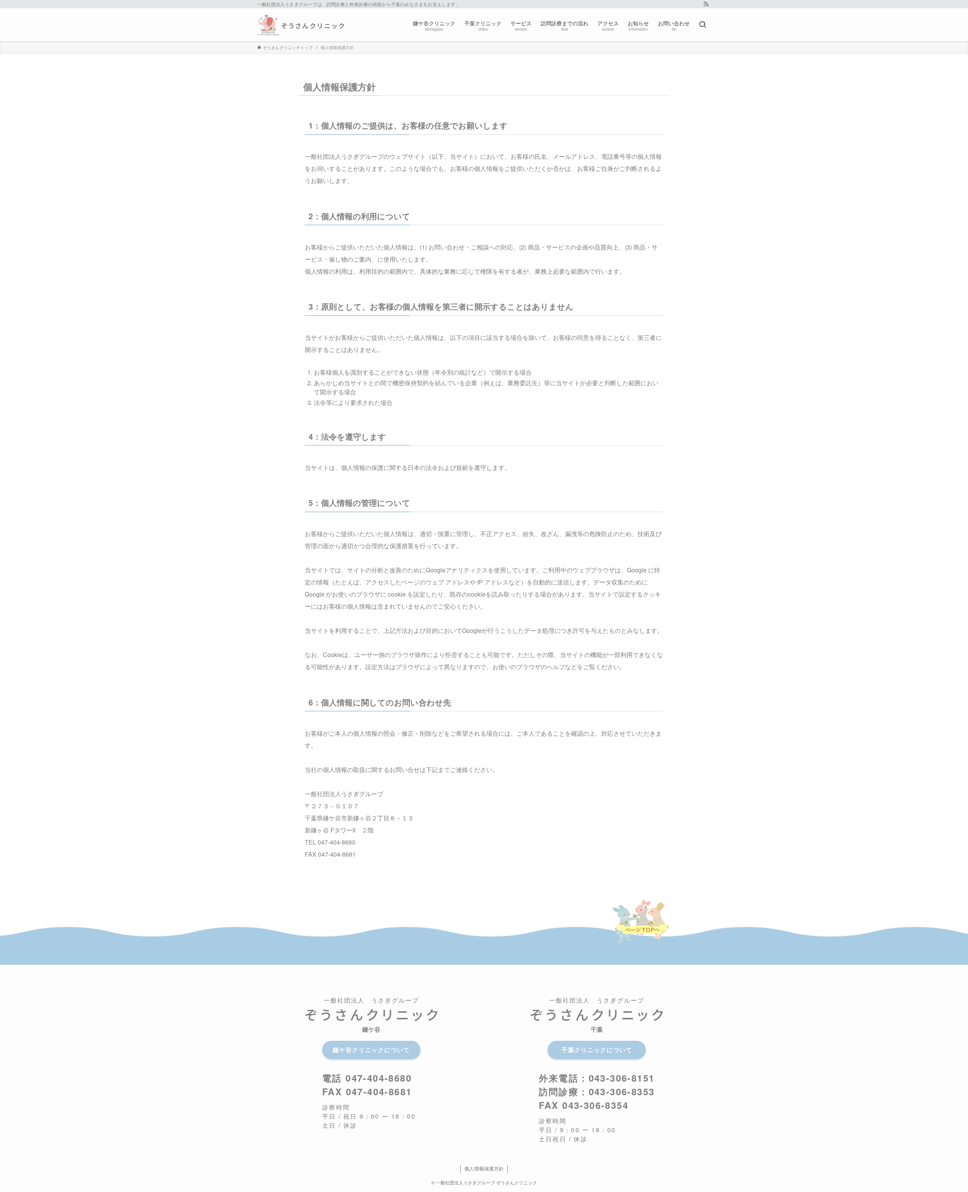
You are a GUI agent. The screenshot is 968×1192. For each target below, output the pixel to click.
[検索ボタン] (702, 24)
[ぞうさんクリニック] (300, 24)
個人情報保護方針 (484, 1168)
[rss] (706, 4)
